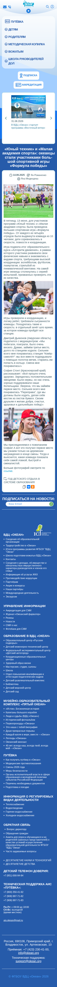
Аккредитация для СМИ (18, 610)
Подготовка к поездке (17, 787)
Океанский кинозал (16, 742)
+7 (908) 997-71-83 (13, 900)
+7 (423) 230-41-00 (9, 6)
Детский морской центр (18, 688)
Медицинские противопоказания (23, 763)
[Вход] (52, 7)
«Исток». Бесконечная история (22, 709)
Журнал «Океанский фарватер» (23, 614)
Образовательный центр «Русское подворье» (24, 641)
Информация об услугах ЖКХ (22, 574)
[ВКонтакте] (28, 487)
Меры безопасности (16, 771)
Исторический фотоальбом (20, 720)
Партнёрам (12, 582)
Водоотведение (14, 808)
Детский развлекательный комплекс (25, 680)
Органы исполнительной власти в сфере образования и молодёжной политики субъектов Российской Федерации (28, 777)
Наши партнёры (14, 589)
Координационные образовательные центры (26, 658)
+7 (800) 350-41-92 (13, 892)
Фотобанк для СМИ (16, 629)
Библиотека (12, 684)
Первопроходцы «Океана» (20, 723)
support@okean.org (28, 961)
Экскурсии (11, 596)
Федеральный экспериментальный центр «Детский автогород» (28, 651)
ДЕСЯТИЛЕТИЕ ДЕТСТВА (20, 864)
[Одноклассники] (32, 487)
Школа (9, 670)
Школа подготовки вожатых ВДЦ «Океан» (28, 555)
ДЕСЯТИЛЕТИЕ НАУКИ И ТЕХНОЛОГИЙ (28, 860)
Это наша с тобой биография (21, 727)
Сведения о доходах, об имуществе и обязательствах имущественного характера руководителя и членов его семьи (26, 567)
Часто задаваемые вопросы (21, 851)
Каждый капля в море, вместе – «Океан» (28, 734)
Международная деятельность (22, 593)
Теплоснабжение (15, 804)
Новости (10, 621)
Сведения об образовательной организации (22, 540)
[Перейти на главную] (28, 4)
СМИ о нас (11, 625)
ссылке (8, 471)
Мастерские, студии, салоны (21, 667)
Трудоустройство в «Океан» (21, 545)
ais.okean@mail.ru (13, 920)
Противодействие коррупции (21, 578)
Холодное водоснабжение (20, 815)
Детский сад (12, 691)
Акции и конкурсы (15, 585)
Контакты (11, 559)
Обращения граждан (17, 833)
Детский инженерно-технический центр (27, 646)
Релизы (10, 618)
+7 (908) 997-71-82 (13, 896)
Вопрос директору (16, 829)
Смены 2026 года (15, 767)
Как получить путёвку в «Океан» (23, 759)
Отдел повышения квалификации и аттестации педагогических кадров (25, 675)
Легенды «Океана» (16, 738)
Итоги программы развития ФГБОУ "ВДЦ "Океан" (28, 550)
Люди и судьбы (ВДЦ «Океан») (22, 716)
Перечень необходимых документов (25, 783)
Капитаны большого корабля (21, 712)
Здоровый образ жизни (18, 663)
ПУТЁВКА (17, 21)
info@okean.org (4, 6)
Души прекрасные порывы (20, 731)
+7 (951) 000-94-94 (13, 875)
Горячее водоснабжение (19, 811)
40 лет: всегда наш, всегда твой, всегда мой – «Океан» (27, 746)
